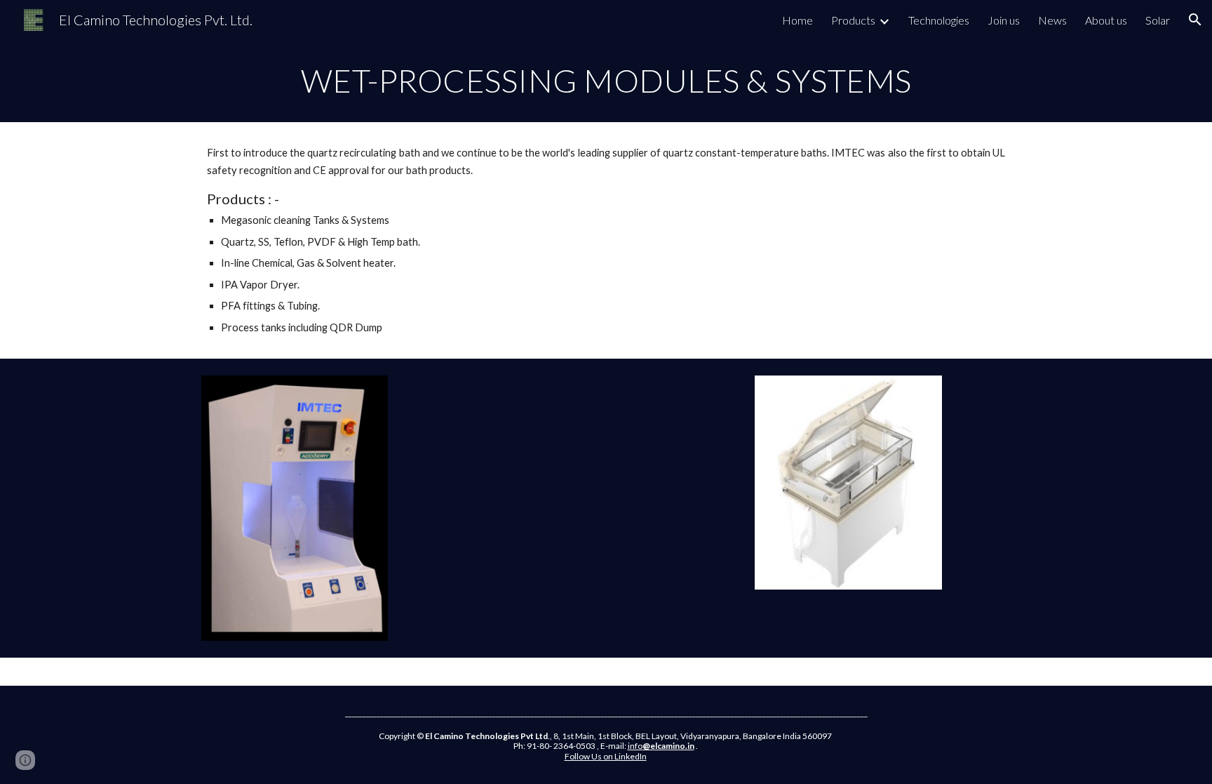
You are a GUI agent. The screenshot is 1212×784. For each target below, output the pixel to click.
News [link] (1052, 20)
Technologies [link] (938, 20)
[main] (606, 80)
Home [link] (797, 20)
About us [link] (1106, 20)
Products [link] (853, 20)
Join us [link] (1004, 20)
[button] (1195, 19)
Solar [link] (1157, 20)
